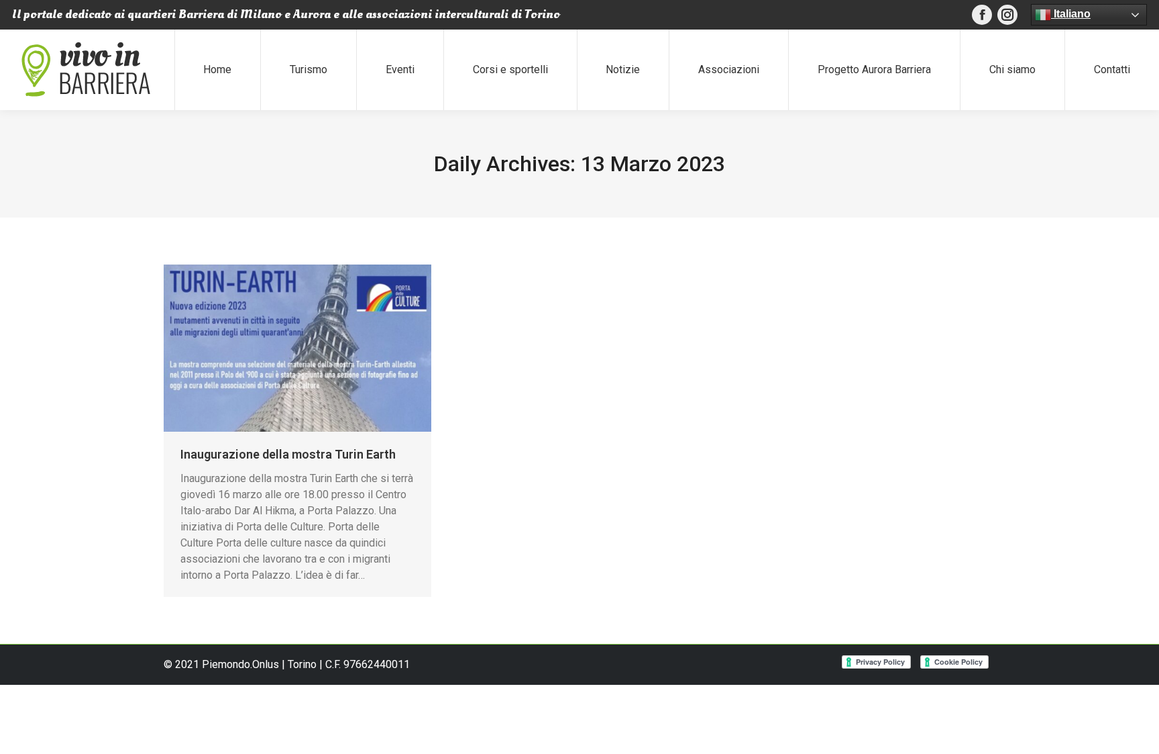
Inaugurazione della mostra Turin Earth (288, 454)
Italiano (1071, 13)
